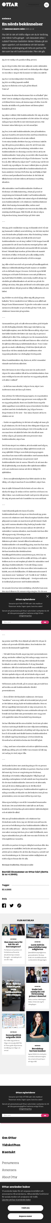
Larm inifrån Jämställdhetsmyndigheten (37, 947)
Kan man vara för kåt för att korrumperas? (13, 944)
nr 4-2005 (6, 889)
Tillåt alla (25, 1208)
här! (37, 872)
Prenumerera (33, 5)
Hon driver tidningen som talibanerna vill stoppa (13, 989)
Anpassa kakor (25, 1216)
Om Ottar (9, 1137)
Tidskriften (11, 1145)
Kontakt (8, 1152)
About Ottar (9, 1177)
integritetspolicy (25, 1109)
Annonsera (9, 1170)
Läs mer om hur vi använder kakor (16, 1200)
